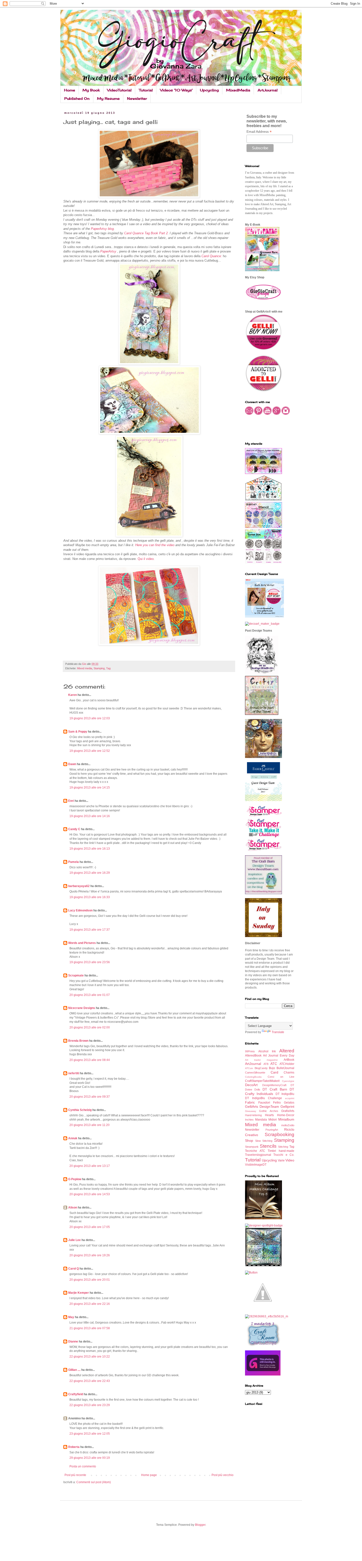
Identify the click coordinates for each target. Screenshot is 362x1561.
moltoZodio (287, 1125)
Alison (72, 1207)
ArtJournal (268, 90)
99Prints (250, 1051)
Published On (77, 98)
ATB (265, 1063)
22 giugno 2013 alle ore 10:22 (89, 1356)
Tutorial (146, 90)
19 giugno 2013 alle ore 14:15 (89, 787)
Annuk (72, 1138)
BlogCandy (261, 1068)
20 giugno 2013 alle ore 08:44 (89, 1060)
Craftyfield (75, 1394)
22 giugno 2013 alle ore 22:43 (89, 1381)
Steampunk (252, 1146)
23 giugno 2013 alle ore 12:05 (89, 1433)
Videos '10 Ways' (176, 90)
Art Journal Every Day (278, 1055)
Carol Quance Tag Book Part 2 (145, 233)
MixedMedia (238, 90)
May (71, 1317)
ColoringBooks (253, 1076)
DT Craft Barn (275, 1089)
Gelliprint (287, 1106)
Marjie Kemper (78, 1292)
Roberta (74, 1447)
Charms (289, 1072)
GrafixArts (287, 1111)
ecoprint (289, 1098)
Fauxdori (264, 1102)
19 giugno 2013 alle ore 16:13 (89, 848)
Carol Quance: (211, 256)
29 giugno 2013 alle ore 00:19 (89, 1458)
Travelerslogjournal (258, 1155)
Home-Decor (285, 1115)
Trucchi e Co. (283, 1155)
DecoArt (251, 1085)
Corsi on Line (281, 1076)
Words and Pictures (82, 943)
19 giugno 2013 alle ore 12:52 (89, 751)
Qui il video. (146, 559)
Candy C (74, 829)
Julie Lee (74, 1240)
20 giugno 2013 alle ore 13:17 (89, 1166)
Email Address (259, 131)
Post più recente (75, 1475)
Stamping (99, 668)
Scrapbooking (279, 1134)
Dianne (73, 1341)
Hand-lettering (253, 1115)
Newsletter (137, 98)
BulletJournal (285, 1068)
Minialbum (286, 1119)
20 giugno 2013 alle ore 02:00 (89, 1027)
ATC (273, 1064)
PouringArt (271, 1129)
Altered (286, 1050)
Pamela (73, 862)
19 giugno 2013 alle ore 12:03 (89, 718)
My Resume (108, 98)
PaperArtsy (108, 251)
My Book (91, 90)
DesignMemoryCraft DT (278, 1085)
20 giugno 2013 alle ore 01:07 (89, 995)
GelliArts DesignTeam (262, 1106)
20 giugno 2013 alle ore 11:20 (89, 1125)
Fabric (250, 1102)
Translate (278, 1032)
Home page (149, 1475)
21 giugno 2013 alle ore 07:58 (89, 1328)
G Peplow (74, 1179)
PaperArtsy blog (102, 229)
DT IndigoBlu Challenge (263, 1098)
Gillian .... (74, 1370)
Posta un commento (82, 1466)
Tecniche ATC (255, 1151)
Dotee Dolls (252, 1089)
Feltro (277, 1102)
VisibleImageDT (255, 1164)
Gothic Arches (268, 1110)
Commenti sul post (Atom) (93, 1482)
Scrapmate (76, 975)
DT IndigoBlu (285, 1094)
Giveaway (250, 1111)
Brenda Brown (78, 1040)
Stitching (283, 1146)
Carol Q (73, 1268)
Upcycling (209, 90)
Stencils (268, 1146)
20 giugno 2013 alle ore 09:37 (89, 1096)
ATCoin (249, 1068)
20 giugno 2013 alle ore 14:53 (89, 1194)
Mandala (261, 1119)
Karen (72, 695)
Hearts (269, 1115)
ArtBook (289, 1059)
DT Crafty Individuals (269, 1091)
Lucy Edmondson (80, 910)
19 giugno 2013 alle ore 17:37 (89, 929)
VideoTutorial (119, 90)
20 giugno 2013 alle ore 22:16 (89, 1304)
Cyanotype (288, 1081)
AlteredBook (253, 1055)
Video (289, 1160)
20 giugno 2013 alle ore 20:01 (89, 1279)
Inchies (249, 1119)
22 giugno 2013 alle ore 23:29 (89, 1405)
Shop (249, 1140)
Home (69, 90)
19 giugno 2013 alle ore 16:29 (89, 872)
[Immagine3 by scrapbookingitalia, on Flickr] (266, 1316)
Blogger (200, 1525)
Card (274, 1072)
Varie (281, 1160)
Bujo (272, 1068)
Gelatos (289, 1102)
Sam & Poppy (77, 731)
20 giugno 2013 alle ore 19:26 (89, 1255)
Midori (272, 1119)
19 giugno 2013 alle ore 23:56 (89, 962)
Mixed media (84, 668)
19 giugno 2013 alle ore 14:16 (89, 816)
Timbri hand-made (281, 1151)
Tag (108, 668)
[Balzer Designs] (251, 1272)
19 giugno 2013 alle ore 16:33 (89, 897)
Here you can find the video (154, 545)
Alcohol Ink (267, 1051)
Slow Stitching (264, 1140)
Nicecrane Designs (81, 1008)
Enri (71, 801)
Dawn (72, 764)
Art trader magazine (261, 1059)
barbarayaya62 (79, 886)
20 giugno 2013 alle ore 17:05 (89, 1227)
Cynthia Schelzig (80, 1110)
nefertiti (73, 1073)
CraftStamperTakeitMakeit (262, 1081)
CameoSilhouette (255, 1072)
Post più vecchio (222, 1475)
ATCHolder (287, 1064)
